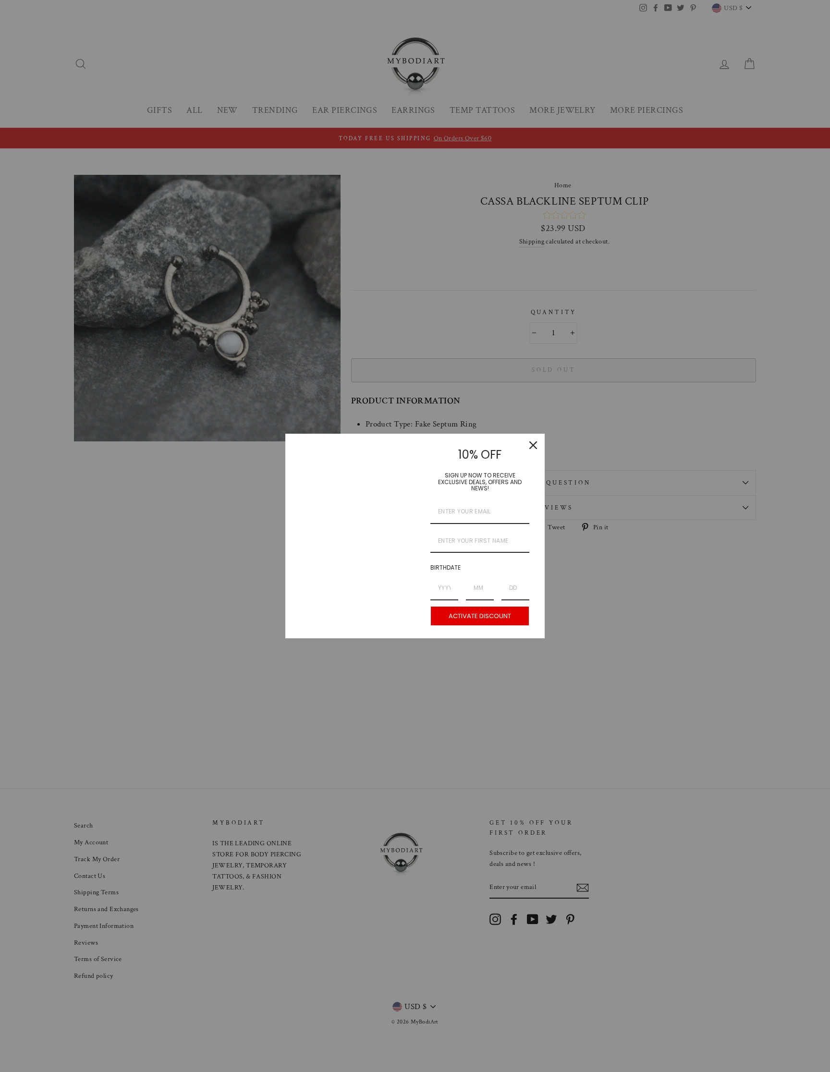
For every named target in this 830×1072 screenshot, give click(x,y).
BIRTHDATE (445, 567)
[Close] (533, 445)
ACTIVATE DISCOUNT (480, 616)
